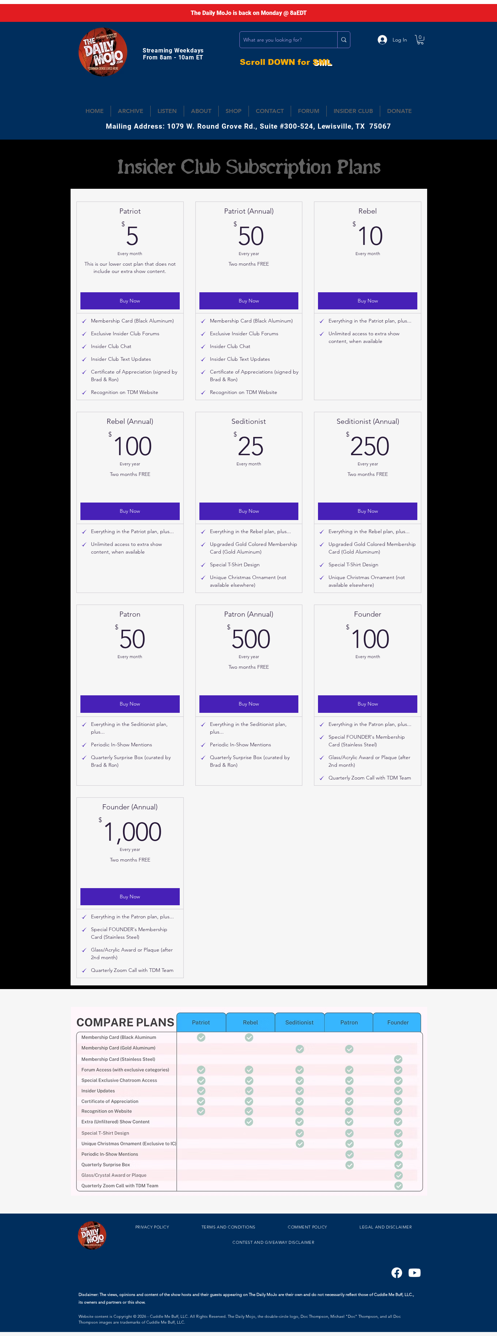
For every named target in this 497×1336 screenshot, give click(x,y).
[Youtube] (414, 1273)
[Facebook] (397, 1273)
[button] (420, 39)
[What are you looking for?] (343, 40)
